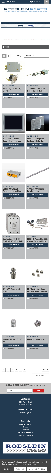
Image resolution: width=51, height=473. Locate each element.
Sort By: (18, 56)
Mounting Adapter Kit (36, 339)
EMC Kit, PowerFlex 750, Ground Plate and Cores (37, 240)
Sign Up (38, 1)
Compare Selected (40, 375)
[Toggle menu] (3, 3)
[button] (25, 448)
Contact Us (25, 430)
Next (45, 370)
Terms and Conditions (25, 435)
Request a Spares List (25, 432)
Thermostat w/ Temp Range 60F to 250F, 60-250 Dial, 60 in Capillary (36, 91)
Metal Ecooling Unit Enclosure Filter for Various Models (35, 141)
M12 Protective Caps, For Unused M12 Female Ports (37, 291)
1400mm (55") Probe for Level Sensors (37, 190)
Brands (25, 427)
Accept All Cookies (37, 469)
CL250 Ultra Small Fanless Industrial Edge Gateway (13, 191)
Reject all (20, 469)
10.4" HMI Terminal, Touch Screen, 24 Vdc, (12, 140)
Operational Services (25, 424)
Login (31, 1)
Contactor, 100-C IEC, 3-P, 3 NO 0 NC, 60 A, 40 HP (13, 240)
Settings (7, 469)
